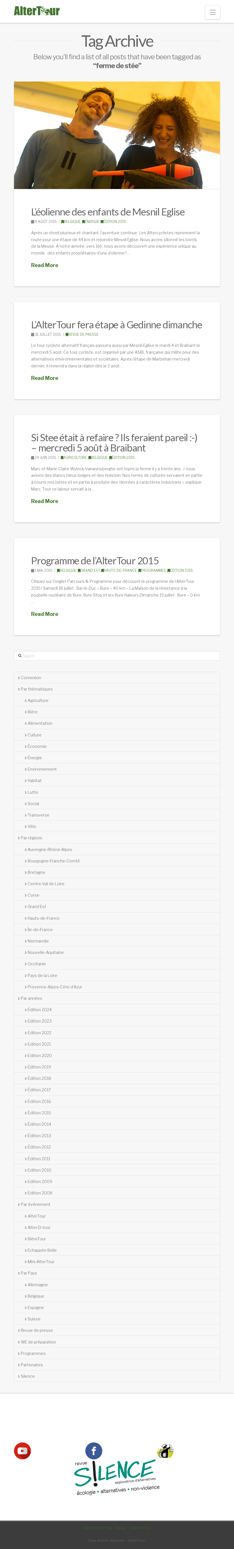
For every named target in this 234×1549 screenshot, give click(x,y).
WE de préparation (38, 1342)
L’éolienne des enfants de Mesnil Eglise (107, 211)
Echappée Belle (42, 1250)
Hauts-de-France (120, 570)
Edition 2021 (39, 1044)
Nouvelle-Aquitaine (46, 952)
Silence (28, 1376)
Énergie (92, 221)
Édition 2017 (39, 1089)
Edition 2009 (40, 1181)
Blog (121, 1528)
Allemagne (38, 1284)
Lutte (33, 792)
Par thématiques (37, 689)
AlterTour (37, 1216)
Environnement (42, 769)
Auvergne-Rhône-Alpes (50, 849)
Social (33, 803)
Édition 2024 (40, 1009)
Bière (33, 711)
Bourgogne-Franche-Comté (54, 860)
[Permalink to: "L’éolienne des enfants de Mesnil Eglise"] (117, 135)
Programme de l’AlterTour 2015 (94, 560)
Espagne (36, 1307)
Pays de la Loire (42, 975)
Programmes (153, 570)
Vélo (32, 826)
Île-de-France (40, 929)
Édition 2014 (39, 1124)
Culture (35, 734)
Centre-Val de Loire (46, 883)
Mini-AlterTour (41, 1261)
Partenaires (32, 1364)
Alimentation (40, 723)
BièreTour (37, 1238)
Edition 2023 (40, 1021)
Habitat (35, 780)
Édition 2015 (114, 221)
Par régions (31, 837)
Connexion (31, 677)
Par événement (36, 1204)
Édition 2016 (39, 1101)
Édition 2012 (39, 1147)
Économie (37, 746)
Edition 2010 (39, 1170)
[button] (212, 12)
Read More (44, 265)
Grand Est (90, 570)
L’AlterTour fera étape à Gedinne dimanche (116, 324)
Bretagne (36, 872)
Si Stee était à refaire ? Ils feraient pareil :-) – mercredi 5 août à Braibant (114, 442)
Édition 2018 (39, 1078)
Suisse (34, 1318)
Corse (33, 895)
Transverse (38, 815)
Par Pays (29, 1273)
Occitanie (37, 963)
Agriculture (75, 457)
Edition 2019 (39, 1066)
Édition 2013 (39, 1135)
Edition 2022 (39, 1032)
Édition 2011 (39, 1158)
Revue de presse (83, 334)
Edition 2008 (40, 1192)
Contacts (140, 1528)
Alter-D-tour (39, 1227)
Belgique (72, 221)
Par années (31, 998)
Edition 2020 (40, 1055)
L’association (98, 1528)
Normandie (38, 941)
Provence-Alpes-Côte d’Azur (55, 986)
